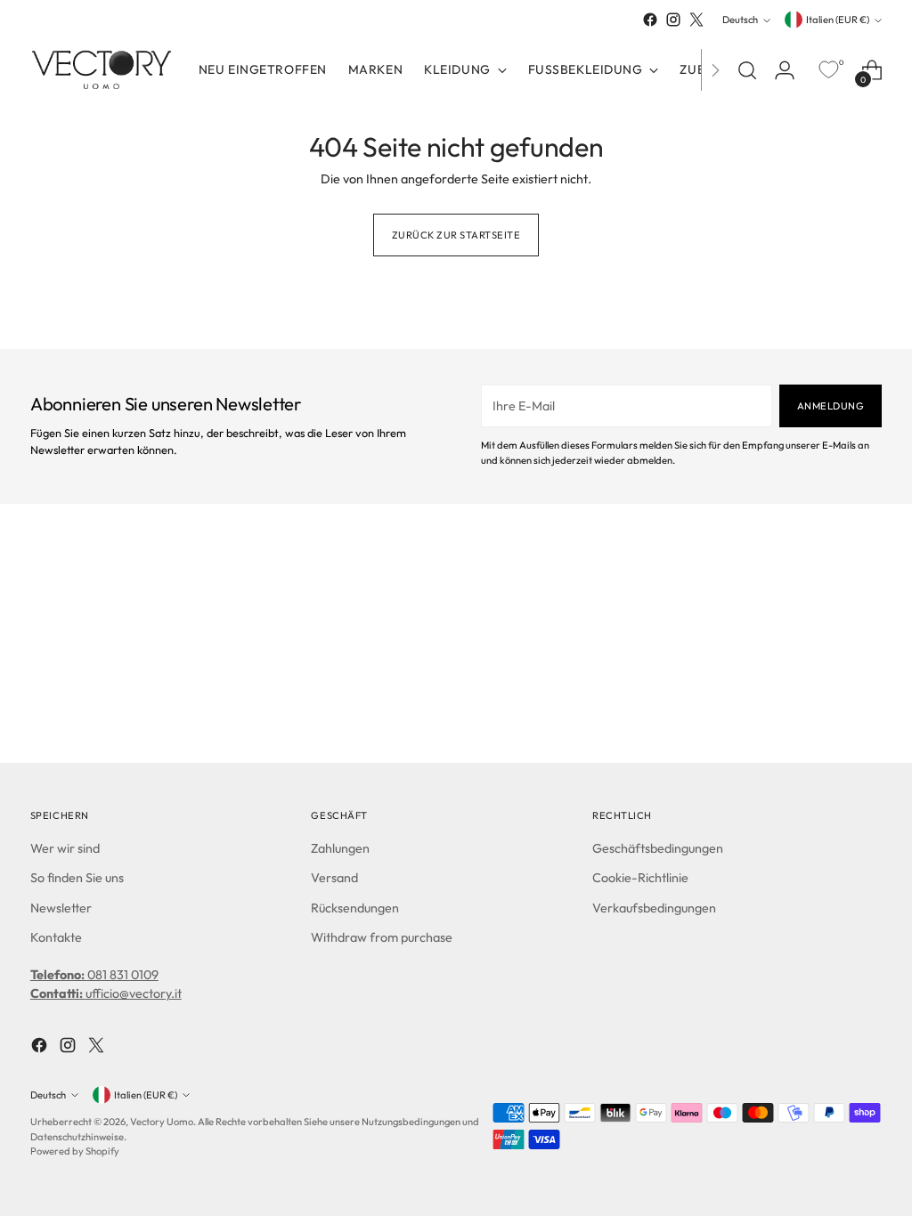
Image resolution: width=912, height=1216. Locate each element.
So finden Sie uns (77, 878)
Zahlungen (340, 848)
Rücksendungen (355, 908)
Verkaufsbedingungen (654, 908)
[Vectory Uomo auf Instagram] (673, 20)
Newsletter (61, 908)
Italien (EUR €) (837, 19)
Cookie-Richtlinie (640, 878)
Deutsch (740, 19)
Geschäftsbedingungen (657, 848)
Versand (334, 878)
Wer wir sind (65, 848)
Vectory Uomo (161, 1121)
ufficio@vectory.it (106, 993)
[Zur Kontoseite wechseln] (784, 70)
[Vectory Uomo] (101, 69)
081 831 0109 (94, 975)
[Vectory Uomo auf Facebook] (650, 20)
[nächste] (715, 69)
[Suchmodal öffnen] (747, 70)
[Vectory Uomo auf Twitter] (696, 20)
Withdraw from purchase (381, 937)
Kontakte (56, 937)
